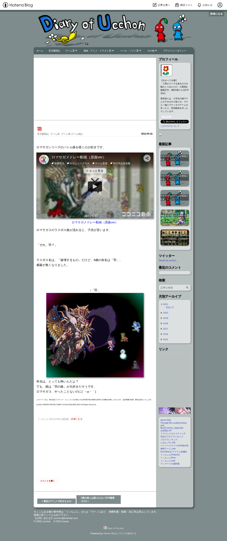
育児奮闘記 (54, 51)
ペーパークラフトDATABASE (174, 445)
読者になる (216, 13)
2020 (165, 313)
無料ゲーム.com (168, 448)
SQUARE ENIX (75, 405)
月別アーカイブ (170, 296)
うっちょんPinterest (170, 454)
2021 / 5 (170, 307)
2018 (165, 323)
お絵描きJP (165, 430)
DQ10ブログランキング (171, 436)
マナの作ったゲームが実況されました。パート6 (174, 177)
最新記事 (165, 144)
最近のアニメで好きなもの (56, 501)
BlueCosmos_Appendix (171, 428)
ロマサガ (42, 147)
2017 (165, 329)
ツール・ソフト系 (129, 51)
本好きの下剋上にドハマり (173, 215)
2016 (165, 334)
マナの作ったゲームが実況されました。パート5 (174, 197)
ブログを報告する (127, 533)
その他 (151, 51)
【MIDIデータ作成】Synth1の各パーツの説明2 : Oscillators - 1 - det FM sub (174, 238)
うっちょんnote (167, 461)
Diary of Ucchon (54, 15)
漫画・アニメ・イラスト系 (98, 51)
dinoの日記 (165, 420)
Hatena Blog (109, 533)
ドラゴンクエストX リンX (172, 433)
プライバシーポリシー (174, 51)
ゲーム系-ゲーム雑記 (72, 134)
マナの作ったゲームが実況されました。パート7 (174, 158)
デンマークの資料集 (170, 464)
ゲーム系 (70, 51)
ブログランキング (169, 439)
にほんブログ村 (167, 442)
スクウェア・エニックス (64, 400)
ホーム (39, 51)
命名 (104, 260)
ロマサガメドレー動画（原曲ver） (95, 222)
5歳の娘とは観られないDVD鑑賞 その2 (99, 499)
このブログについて (170, 126)
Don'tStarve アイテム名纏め (173, 451)
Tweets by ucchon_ (168, 260)
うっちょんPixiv (168, 457)
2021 (165, 304)
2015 (165, 339)
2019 (165, 318)
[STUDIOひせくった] (175, 413)
